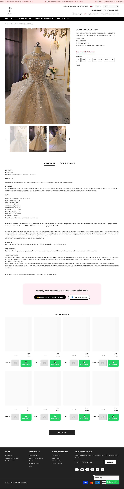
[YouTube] (97, 469)
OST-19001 (87, 355)
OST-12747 (58, 409)
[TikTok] (92, 469)
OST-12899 (87, 409)
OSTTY (16, 355)
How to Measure (67, 163)
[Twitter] (102, 469)
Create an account (113, 14)
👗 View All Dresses (79, 297)
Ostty (83, 38)
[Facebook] (77, 469)
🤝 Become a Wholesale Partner (50, 297)
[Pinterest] (87, 469)
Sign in (103, 14)
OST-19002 (58, 355)
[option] (37, 76)
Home (7, 24)
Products (14, 24)
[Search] (111, 6)
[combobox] (109, 6)
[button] (5, 139)
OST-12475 (116, 355)
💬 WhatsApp (26, 363)
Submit (110, 462)
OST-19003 (29, 355)
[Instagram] (82, 469)
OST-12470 (29, 409)
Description (49, 163)
